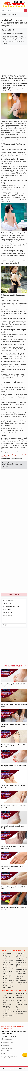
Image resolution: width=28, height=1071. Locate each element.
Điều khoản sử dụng (6, 1039)
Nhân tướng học (12, 14)
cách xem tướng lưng (16, 464)
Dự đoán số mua (21, 980)
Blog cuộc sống (7, 616)
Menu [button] (5, 1069)
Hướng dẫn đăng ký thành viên (9, 1057)
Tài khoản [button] (22, 1069)
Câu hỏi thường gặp (6, 1054)
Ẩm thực (5, 622)
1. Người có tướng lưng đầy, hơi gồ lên (13, 36)
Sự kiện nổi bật (7, 603)
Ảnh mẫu (5, 619)
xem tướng (16, 463)
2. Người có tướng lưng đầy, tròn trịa (13, 39)
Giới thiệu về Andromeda (8, 1051)
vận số (8, 464)
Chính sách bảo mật (6, 1045)
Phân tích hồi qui (21, 960)
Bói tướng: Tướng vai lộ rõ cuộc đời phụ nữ (15, 83)
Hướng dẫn (25, 1055)
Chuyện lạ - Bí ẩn (7, 612)
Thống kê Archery (9, 980)
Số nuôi (19, 1010)
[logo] (14, 4)
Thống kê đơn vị (9, 975)
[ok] (25, 10)
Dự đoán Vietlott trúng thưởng (11, 606)
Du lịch (5, 625)
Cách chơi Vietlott (8, 600)
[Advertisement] (14, 60)
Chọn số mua (21, 971)
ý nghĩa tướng (9, 463)
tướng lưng (5, 466)
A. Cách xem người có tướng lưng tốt (12, 33)
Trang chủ (3, 14)
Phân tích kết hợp (22, 969)
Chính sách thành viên (7, 1042)
